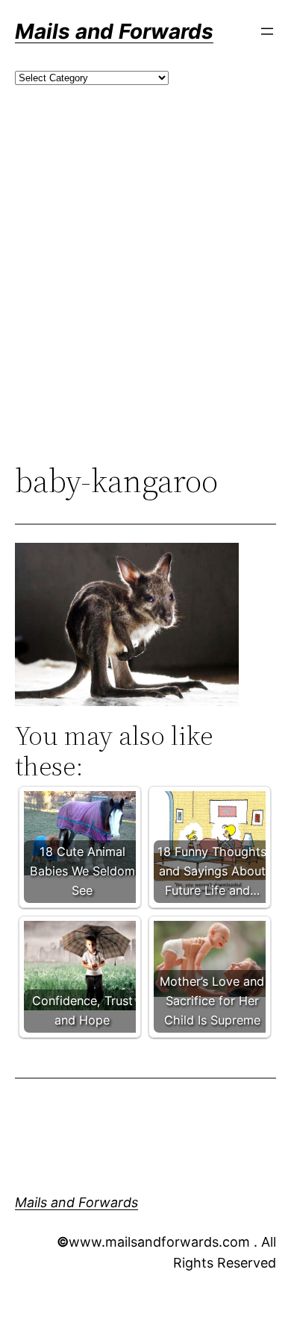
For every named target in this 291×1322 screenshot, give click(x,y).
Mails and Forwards (114, 31)
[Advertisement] (145, 299)
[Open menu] (267, 31)
